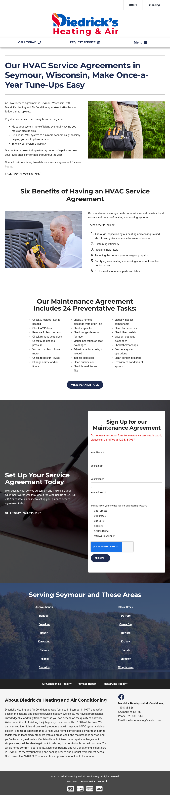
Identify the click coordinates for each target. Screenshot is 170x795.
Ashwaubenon (44, 607)
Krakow (125, 641)
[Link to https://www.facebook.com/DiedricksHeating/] (121, 697)
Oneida (126, 650)
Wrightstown (126, 667)
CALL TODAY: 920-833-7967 (23, 173)
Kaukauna (44, 641)
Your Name (97, 452)
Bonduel (44, 615)
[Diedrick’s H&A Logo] (85, 13)
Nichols (44, 650)
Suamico (44, 667)
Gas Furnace (100, 510)
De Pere (126, 615)
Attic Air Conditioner (104, 536)
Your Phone (97, 479)
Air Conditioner (101, 531)
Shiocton (126, 658)
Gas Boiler (99, 521)
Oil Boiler (98, 526)
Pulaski (44, 658)
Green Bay (125, 624)
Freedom (44, 624)
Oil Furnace (100, 516)
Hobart (44, 633)
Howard (125, 633)
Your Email (97, 465)
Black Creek (125, 607)
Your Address (98, 492)
